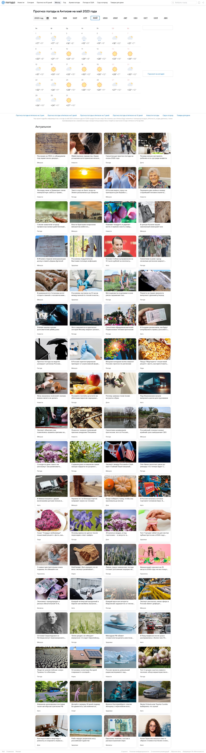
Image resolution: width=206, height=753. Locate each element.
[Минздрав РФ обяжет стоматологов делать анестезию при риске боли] (120, 628)
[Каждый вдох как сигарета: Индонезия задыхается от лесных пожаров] (120, 594)
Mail (3, 751)
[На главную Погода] (10, 2)
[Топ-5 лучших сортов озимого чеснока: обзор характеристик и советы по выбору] (154, 663)
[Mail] (3, 2)
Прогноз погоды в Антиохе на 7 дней (94, 115)
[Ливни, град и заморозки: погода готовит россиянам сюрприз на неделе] (120, 560)
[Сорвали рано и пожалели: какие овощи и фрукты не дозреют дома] (86, 457)
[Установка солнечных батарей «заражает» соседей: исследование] (86, 663)
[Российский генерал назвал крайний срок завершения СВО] (154, 423)
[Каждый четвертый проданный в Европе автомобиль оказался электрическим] (86, 594)
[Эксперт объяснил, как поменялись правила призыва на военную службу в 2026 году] (51, 423)
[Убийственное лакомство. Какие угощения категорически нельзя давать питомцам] (86, 149)
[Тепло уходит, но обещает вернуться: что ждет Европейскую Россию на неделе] (86, 628)
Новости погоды (152, 115)
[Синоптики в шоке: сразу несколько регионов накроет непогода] (154, 252)
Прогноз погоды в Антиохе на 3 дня (30, 115)
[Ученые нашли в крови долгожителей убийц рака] (51, 320)
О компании (10, 751)
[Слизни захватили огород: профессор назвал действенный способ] (51, 217)
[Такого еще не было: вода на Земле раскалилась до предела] (86, 183)
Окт (146, 18)
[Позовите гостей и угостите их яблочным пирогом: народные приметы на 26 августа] (86, 389)
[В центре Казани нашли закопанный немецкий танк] (154, 217)
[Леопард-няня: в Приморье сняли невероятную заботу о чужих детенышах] (51, 183)
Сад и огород (168, 115)
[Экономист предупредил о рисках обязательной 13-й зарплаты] (51, 594)
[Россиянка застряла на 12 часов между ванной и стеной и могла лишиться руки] (86, 286)
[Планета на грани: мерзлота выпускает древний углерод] (154, 286)
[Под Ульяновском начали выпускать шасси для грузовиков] (154, 389)
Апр (85, 18)
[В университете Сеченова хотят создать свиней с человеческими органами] (51, 286)
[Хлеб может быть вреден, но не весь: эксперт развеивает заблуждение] (86, 560)
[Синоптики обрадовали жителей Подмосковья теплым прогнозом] (120, 320)
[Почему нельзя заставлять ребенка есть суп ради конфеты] (154, 149)
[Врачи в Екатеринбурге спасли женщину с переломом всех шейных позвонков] (120, 697)
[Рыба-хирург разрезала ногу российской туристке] (86, 731)
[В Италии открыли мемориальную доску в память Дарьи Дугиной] (51, 252)
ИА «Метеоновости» (198, 751)
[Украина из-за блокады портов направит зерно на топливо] (86, 491)
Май (95, 18)
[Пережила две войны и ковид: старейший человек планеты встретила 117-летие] (154, 183)
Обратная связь (176, 751)
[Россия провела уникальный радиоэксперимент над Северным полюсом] (120, 663)
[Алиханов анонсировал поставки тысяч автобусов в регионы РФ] (51, 697)
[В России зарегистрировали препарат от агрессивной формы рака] (86, 354)
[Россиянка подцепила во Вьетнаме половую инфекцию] (86, 252)
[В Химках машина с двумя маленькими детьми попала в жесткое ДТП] (51, 491)
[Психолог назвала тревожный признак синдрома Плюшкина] (86, 423)
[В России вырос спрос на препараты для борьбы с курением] (120, 183)
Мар (75, 18)
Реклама (18, 751)
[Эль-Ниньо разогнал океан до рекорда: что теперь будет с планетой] (154, 457)
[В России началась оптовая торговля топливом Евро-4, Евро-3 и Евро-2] (154, 491)
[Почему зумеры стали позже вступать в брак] (120, 389)
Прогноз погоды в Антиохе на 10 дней (128, 115)
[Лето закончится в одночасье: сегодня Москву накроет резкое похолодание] (86, 320)
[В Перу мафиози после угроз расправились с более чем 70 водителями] (154, 628)
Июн (105, 18)
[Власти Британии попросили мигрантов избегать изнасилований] (86, 217)
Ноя (156, 18)
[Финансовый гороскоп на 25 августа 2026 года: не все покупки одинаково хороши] (154, 560)
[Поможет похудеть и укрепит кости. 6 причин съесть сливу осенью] (120, 217)
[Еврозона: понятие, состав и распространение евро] (120, 731)
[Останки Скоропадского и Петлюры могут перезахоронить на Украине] (51, 628)
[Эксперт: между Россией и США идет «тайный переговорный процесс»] (120, 457)
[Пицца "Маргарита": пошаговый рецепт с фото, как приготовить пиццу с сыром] (154, 354)
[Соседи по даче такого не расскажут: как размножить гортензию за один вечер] (51, 457)
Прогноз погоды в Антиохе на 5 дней (62, 115)
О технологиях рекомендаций (160, 751)
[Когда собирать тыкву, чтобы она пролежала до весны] (120, 491)
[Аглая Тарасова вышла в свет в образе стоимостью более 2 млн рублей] (154, 731)
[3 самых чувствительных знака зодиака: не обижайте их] (51, 560)
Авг (125, 18)
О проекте (124, 751)
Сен (135, 18)
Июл (115, 18)
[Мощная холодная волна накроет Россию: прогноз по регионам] (120, 354)
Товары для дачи (183, 115)
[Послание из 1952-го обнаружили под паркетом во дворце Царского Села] (51, 149)
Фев (65, 18)
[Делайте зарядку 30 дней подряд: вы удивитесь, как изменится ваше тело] (86, 697)
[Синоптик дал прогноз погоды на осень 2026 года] (120, 149)
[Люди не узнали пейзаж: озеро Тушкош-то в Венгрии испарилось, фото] (51, 663)
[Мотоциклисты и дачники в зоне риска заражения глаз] (120, 286)
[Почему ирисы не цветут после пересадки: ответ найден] (86, 526)
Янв (55, 18)
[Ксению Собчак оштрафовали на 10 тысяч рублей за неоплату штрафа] (120, 252)
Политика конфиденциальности (139, 751)
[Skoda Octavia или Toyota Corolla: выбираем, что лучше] (154, 697)
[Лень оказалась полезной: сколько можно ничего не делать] (51, 389)
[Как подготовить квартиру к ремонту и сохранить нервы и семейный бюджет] (51, 731)
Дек (166, 18)
